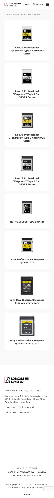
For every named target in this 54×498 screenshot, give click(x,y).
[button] (27, 494)
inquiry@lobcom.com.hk (23, 407)
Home (7, 14)
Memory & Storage (22, 14)
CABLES (42, 472)
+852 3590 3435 (21, 412)
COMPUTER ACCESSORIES (21, 472)
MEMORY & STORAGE (27, 468)
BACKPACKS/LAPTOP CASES (27, 475)
